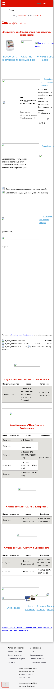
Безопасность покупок (16, 659)
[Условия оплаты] (41, 596)
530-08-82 (19, 15)
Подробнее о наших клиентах (47, 82)
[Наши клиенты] (30, 601)
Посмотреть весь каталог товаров (46, 220)
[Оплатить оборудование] (27, 45)
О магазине (13, 607)
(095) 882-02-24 (24, 677)
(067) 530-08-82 (27, 674)
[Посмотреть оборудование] (10, 45)
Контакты (11, 662)
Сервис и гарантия (15, 655)
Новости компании (37, 659)
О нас (32, 651)
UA (45, 3)
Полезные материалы (38, 662)
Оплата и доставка (15, 651)
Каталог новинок (36, 655)
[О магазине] (13, 599)
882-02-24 (34, 15)
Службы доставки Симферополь (22, 335)
